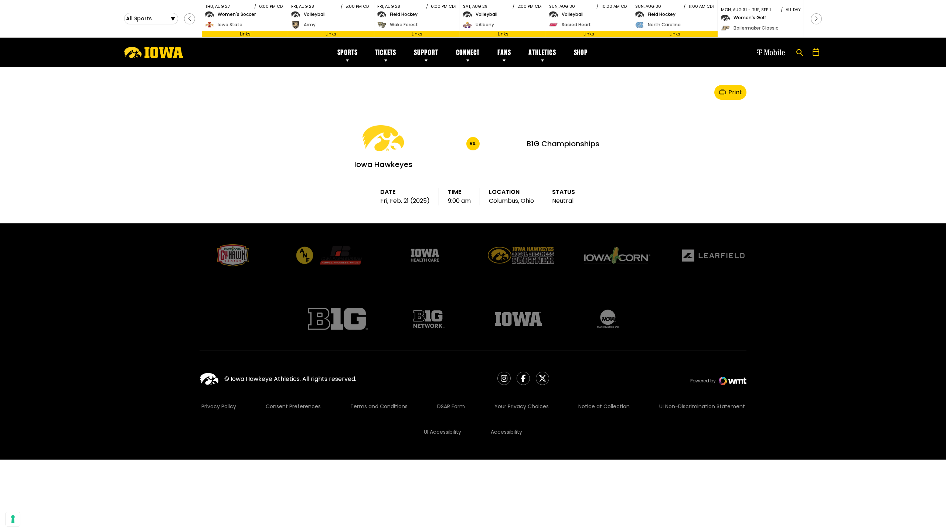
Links (245, 34)
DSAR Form (451, 406)
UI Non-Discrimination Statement (702, 406)
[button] (189, 18)
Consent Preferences (293, 406)
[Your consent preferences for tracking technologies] (13, 519)
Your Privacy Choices (521, 406)
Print (735, 92)
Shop (581, 52)
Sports (347, 52)
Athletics (542, 52)
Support (426, 52)
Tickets (385, 52)
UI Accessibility (442, 432)
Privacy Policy (218, 406)
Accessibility (506, 432)
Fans (504, 52)
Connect (468, 52)
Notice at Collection (604, 406)
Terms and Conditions (379, 406)
